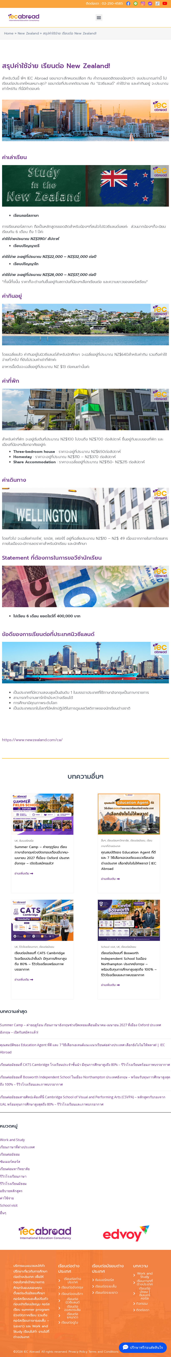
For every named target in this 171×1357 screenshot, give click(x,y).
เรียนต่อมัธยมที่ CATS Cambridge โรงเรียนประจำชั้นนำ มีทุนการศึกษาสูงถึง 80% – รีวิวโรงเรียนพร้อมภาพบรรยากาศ (85, 1064)
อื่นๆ (3, 1213)
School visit (9, 1205)
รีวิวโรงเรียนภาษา (13, 1176)
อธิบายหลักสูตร (11, 1191)
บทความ (140, 1266)
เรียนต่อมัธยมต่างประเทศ (108, 1268)
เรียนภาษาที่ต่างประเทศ (17, 1147)
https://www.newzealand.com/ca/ (32, 740)
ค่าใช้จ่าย (7, 1198)
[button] (99, 17)
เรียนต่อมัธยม (10, 1154)
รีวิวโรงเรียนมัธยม (13, 1183)
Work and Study (12, 1140)
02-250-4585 (112, 3)
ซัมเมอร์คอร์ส (10, 1161)
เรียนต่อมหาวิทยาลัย (15, 1169)
